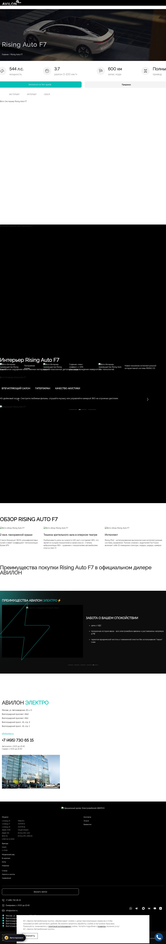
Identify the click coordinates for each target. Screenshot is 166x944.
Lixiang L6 (6, 821)
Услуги (86, 821)
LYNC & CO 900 (8, 839)
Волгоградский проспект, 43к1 (15, 718)
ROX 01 (5, 836)
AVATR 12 (21, 827)
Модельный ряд (8, 854)
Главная (5, 54)
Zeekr (4, 847)
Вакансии (87, 824)
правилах (102, 926)
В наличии (6, 858)
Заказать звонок (40, 892)
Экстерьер (14, 94)
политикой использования (59, 926)
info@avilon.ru (8, 734)
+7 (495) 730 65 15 (18, 740)
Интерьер (31, 94)
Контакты (87, 817)
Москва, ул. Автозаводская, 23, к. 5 (17, 710)
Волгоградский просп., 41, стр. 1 (16, 726)
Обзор (47, 94)
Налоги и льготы (8, 874)
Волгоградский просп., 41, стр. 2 (16, 722)
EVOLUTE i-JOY (24, 833)
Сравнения (6, 878)
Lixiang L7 (6, 824)
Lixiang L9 (6, 827)
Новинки (5, 866)
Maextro (21, 821)
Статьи (4, 871)
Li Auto (5, 850)
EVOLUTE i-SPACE (25, 836)
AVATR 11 (21, 824)
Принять (30, 936)
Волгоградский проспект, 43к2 (15, 714)
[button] (147, 399)
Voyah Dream (23, 830)
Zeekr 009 (6, 830)
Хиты (4, 862)
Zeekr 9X (5, 833)
